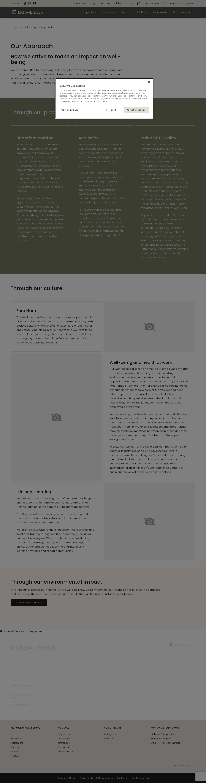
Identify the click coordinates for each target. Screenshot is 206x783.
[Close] (149, 82)
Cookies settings (69, 110)
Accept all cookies (136, 110)
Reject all (111, 110)
